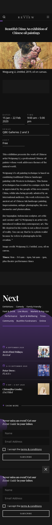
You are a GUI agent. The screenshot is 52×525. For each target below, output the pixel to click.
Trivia (42, 316)
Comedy (20, 306)
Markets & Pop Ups (40, 311)
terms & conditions (31, 449)
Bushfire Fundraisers (26, 320)
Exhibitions (8, 306)
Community (8, 320)
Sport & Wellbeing (28, 316)
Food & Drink (9, 311)
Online (42, 320)
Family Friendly (34, 306)
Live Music (23, 311)
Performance (11, 316)
